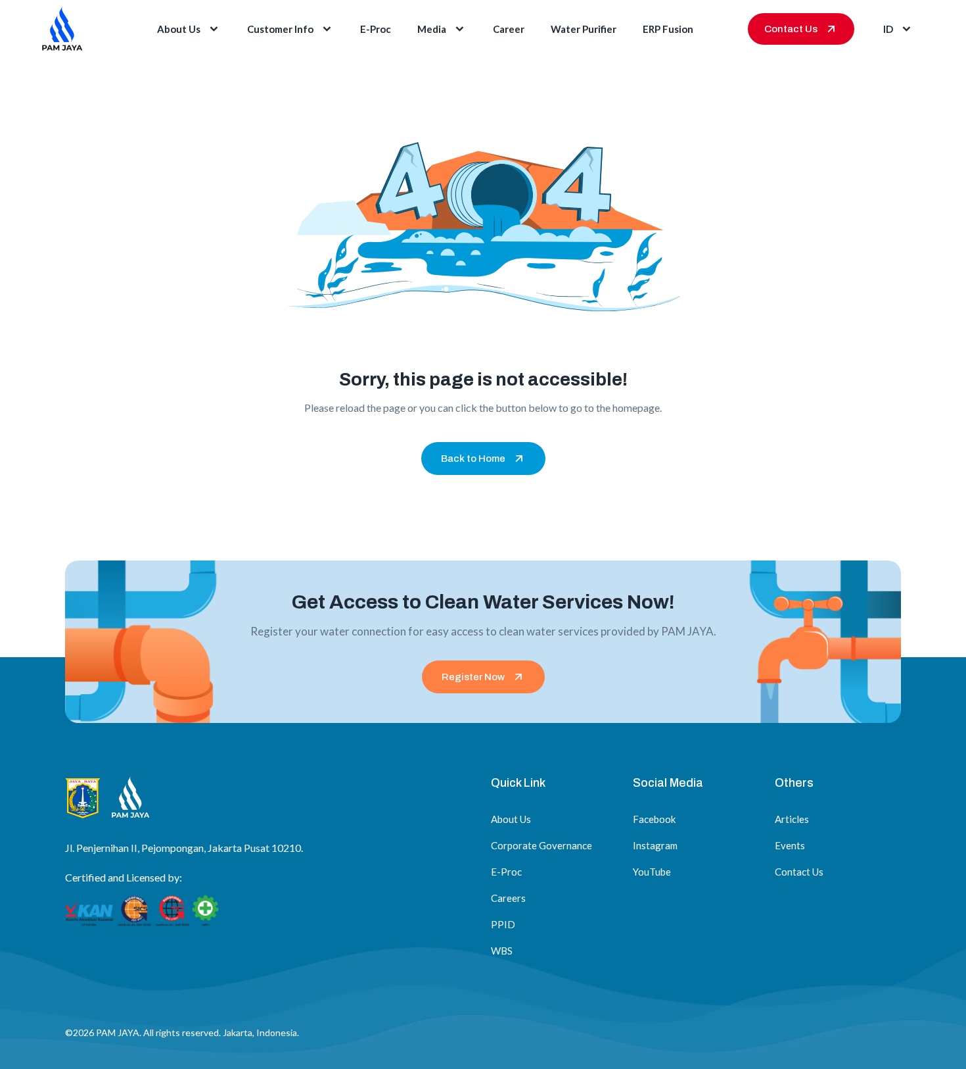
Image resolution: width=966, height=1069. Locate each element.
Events (790, 845)
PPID (503, 924)
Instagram (655, 845)
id (888, 29)
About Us (178, 29)
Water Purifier (583, 29)
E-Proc (375, 29)
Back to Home (473, 458)
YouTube (652, 872)
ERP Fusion (668, 29)
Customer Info (280, 29)
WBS (502, 951)
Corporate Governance (541, 845)
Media (431, 29)
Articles (792, 819)
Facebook (654, 819)
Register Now (473, 677)
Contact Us (790, 29)
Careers (508, 898)
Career (508, 29)
